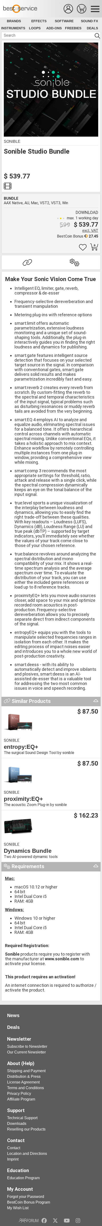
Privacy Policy (19, 1094)
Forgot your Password (25, 1197)
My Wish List (17, 1208)
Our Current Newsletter (26, 1052)
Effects (38, 21)
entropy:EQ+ (21, 747)
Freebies (73, 28)
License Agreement (23, 1082)
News (13, 1015)
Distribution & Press (24, 1076)
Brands (14, 21)
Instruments (13, 28)
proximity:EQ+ (23, 799)
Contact (13, 1148)
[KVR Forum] (29, 1220)
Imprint (13, 1159)
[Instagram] (78, 1220)
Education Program (23, 1178)
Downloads (16, 1124)
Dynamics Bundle (27, 851)
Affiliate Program (21, 1099)
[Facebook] (44, 1220)
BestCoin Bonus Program (28, 1202)
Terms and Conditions (25, 1088)
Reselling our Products (26, 1129)
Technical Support (22, 1118)
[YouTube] (67, 1220)
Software (64, 21)
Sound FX (89, 21)
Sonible (12, 141)
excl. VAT (90, 231)
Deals (92, 28)
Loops (35, 28)
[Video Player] (7, 187)
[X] (55, 1220)
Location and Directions (27, 1154)
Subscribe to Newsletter (27, 1046)
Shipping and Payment (26, 1071)
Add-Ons (54, 28)
